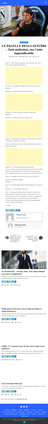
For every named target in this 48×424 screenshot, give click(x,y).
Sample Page (24, 416)
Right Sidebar (41, 414)
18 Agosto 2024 (24, 56)
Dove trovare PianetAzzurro (8, 412)
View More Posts (19, 226)
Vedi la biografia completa (22, 217)
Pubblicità (34, 414)
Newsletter (36, 412)
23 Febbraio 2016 (7, 359)
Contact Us (40, 409)
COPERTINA (24, 42)
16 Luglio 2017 (6, 394)
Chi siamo (33, 409)
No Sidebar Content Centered (10, 414)
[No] (46, 420)
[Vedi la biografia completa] (29, 218)
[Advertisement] (24, 76)
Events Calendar (21, 412)
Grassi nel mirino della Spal (12, 384)
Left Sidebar (29, 412)
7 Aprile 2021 (6, 285)
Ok (24, 422)
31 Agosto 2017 (6, 322)
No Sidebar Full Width (24, 414)
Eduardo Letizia (14, 56)
